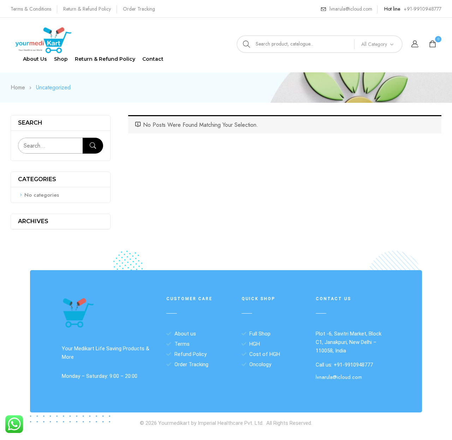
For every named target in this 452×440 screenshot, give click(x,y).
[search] (246, 44)
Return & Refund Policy (87, 8)
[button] (433, 44)
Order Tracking (139, 8)
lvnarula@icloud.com (350, 8)
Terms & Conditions (31, 8)
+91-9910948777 (422, 8)
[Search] (93, 146)
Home (18, 87)
